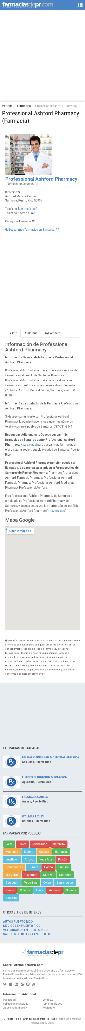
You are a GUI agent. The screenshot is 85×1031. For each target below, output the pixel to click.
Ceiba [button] (47, 882)
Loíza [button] (39, 890)
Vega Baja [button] (30, 882)
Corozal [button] (48, 874)
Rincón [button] (62, 859)
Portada (7, 106)
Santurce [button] (65, 874)
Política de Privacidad (15, 1003)
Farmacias (24, 106)
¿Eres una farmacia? (15, 1007)
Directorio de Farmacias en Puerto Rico (29, 1018)
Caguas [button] (44, 851)
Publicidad (9, 999)
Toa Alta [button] (11, 898)
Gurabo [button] (33, 867)
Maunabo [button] (12, 851)
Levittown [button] (12, 859)
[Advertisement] (42, 56)
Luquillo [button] (64, 867)
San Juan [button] (12, 882)
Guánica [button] (71, 890)
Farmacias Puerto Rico (16, 970)
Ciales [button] (22, 844)
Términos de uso (52, 1003)
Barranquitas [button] (65, 882)
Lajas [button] (9, 844)
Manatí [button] (28, 851)
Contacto (54, 333)
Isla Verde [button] (12, 874)
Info (14, 333)
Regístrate (48, 1007)
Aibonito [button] (54, 890)
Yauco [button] (10, 890)
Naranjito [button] (59, 844)
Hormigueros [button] (14, 867)
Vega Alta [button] (45, 859)
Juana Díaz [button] (39, 844)
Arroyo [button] (29, 859)
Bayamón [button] (31, 874)
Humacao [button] (61, 851)
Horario (33, 333)
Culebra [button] (25, 890)
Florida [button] (48, 867)
